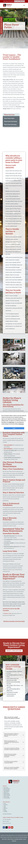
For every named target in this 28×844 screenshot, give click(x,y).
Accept (14, 428)
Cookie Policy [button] (11, 422)
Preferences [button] (21, 423)
